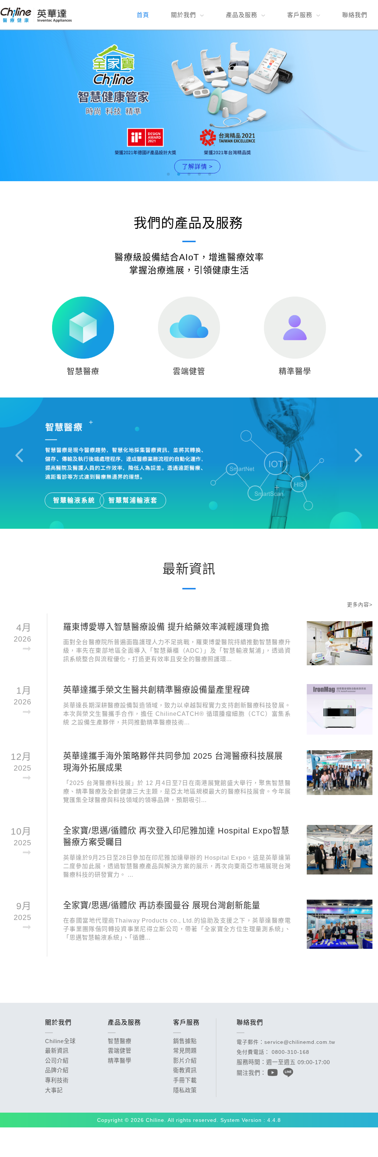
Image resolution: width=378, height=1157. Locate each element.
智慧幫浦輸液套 (133, 500)
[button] (168, 174)
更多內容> (359, 605)
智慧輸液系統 (74, 500)
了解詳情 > (197, 166)
